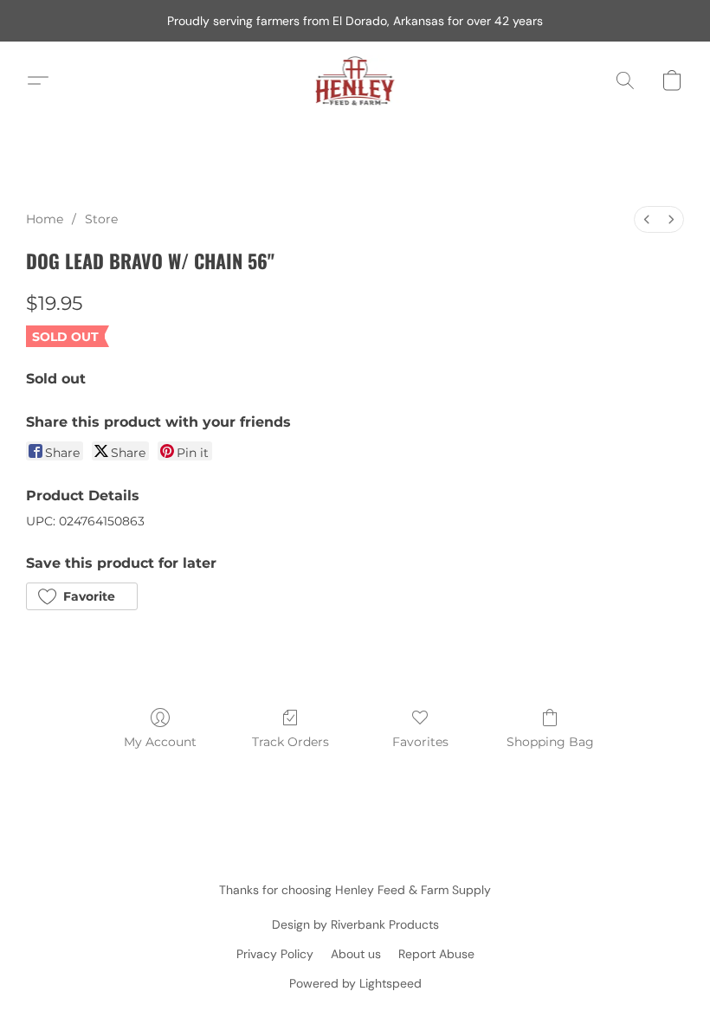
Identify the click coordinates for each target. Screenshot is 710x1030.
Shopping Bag (550, 742)
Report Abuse (436, 954)
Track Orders (290, 742)
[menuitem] (647, 219)
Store (101, 219)
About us (356, 954)
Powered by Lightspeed (355, 983)
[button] (355, 80)
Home (44, 219)
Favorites (420, 742)
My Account (160, 742)
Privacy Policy (274, 954)
